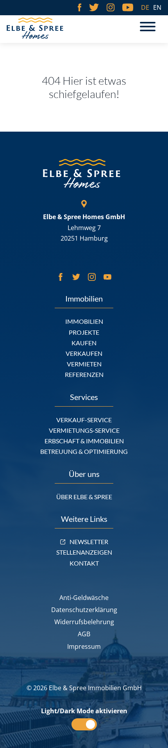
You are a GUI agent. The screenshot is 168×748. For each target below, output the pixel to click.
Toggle (84, 724)
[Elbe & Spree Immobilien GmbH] (42, 28)
